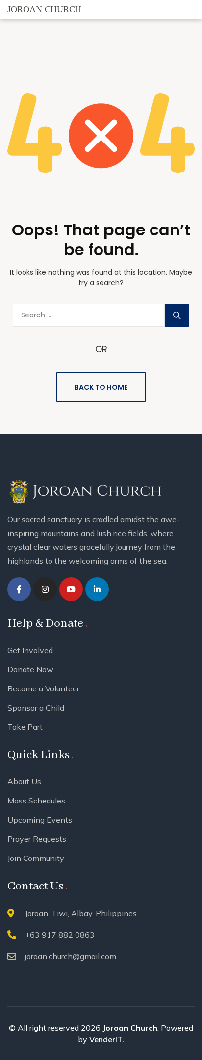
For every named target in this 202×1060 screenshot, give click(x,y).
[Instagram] (45, 589)
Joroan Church (129, 1027)
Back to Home (101, 387)
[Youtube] (71, 589)
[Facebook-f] (19, 589)
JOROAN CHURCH (44, 9)
